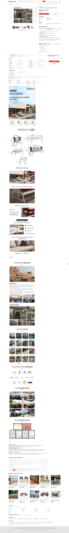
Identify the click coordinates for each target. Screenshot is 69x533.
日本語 (42, 528)
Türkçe (48, 528)
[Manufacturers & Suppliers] (12, 1)
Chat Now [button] (55, 13)
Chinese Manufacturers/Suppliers (26, 527)
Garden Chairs (10, 518)
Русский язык (28, 528)
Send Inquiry (44, 13)
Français (25, 528)
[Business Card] (59, 58)
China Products (20, 527)
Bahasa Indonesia (54, 528)
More (9, 525)
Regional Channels (43, 527)
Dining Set (48, 508)
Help (47, 3)
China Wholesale (31, 527)
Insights (52, 527)
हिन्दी (44, 528)
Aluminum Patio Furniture (43, 518)
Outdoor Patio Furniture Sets (29, 518)
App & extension (51, 3)
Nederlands (36, 528)
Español (20, 528)
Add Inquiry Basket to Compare (23, 30)
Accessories (10, 508)
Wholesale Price (35, 527)
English (17, 528)
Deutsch (33, 528)
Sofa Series (35, 508)
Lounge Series (36, 509)
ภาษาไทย (46, 528)
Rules (60, 3)
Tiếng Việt (51, 528)
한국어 (40, 528)
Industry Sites (39, 527)
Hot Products (17, 527)
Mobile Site (50, 527)
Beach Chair (15, 518)
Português (23, 528)
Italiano (31, 528)
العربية (38, 528)
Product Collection (24, 508)
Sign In (40, 51)
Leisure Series (10, 509)
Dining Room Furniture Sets (21, 518)
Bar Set (48, 509)
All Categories (11, 3)
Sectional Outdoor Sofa (36, 518)
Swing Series (23, 509)
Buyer (44, 3)
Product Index (47, 527)
